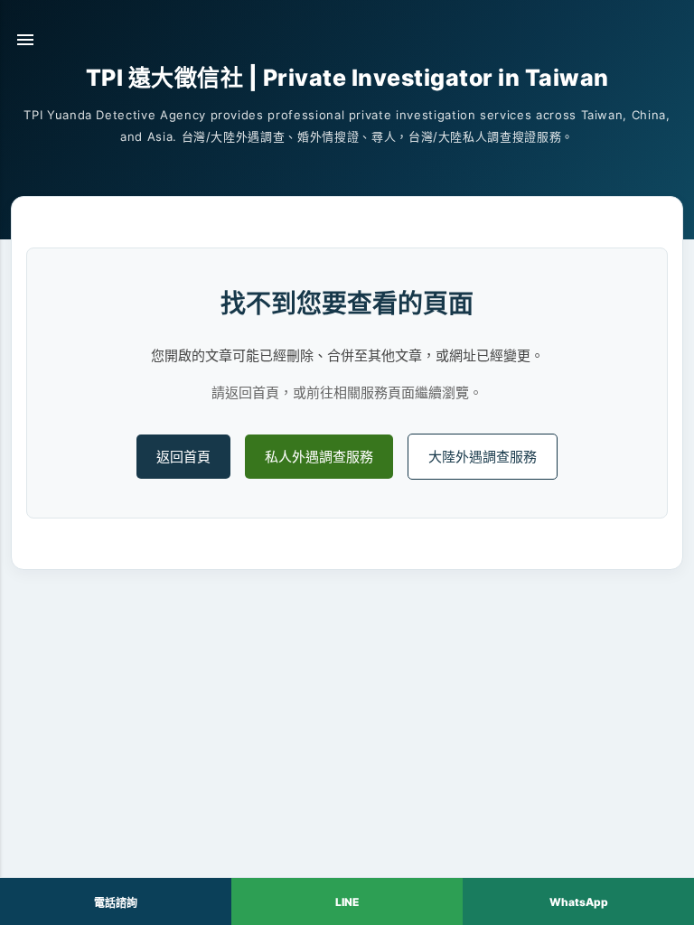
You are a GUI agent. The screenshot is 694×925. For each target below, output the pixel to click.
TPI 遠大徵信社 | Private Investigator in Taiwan (347, 77)
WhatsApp (578, 902)
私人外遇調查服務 (319, 456)
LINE (347, 902)
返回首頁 (183, 456)
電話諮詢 (115, 903)
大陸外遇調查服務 (482, 456)
